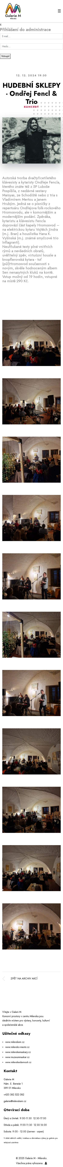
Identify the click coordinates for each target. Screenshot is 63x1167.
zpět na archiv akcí (24, 978)
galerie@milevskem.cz (15, 1101)
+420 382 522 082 (14, 1094)
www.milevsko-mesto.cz (17, 1047)
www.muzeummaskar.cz (17, 1057)
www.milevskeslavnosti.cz (18, 1062)
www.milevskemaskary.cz (18, 1052)
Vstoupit (5, 56)
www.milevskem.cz (14, 1042)
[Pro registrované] (46, 1163)
